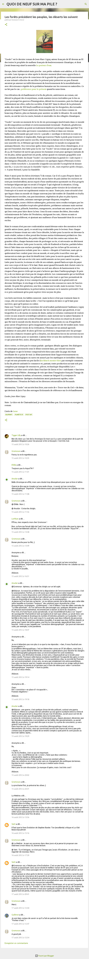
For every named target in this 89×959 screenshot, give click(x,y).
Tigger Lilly (16, 435)
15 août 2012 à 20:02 (20, 775)
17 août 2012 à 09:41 (20, 894)
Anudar (15, 479)
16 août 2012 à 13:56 (20, 817)
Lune (15, 411)
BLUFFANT (9, 414)
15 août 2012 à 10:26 (20, 444)
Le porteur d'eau (43, 65)
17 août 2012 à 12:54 (20, 938)
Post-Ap (29, 414)
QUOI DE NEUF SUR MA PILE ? (31, 4)
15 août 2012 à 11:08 (20, 494)
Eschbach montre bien (50, 360)
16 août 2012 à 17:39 (20, 855)
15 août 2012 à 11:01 (20, 472)
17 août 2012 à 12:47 (20, 924)
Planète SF (19, 414)
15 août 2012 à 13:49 (20, 546)
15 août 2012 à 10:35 (20, 458)
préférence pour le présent (33, 89)
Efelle (14, 465)
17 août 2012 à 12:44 (20, 908)
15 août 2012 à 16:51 (20, 576)
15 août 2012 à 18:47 (20, 630)
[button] (6, 24)
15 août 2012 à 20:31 (20, 789)
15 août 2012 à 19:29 (20, 736)
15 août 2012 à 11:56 (20, 512)
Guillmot (15, 915)
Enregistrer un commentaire (16, 943)
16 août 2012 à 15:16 (20, 833)
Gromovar (16, 451)
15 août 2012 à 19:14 (20, 677)
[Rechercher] (85, 4)
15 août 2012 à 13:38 (20, 532)
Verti (14, 824)
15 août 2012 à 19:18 (20, 699)
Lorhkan (15, 519)
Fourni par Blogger (46, 956)
